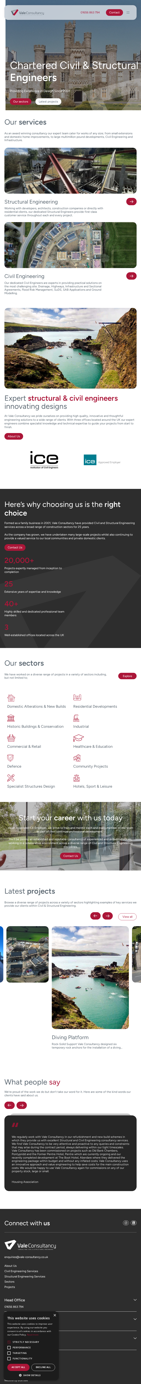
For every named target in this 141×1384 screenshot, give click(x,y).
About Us (14, 436)
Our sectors (20, 101)
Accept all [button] (18, 1367)
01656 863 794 (90, 12)
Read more (33, 1334)
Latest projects (48, 101)
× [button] (54, 1315)
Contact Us (15, 547)
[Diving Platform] (28, 987)
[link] (28, 987)
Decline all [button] (43, 1367)
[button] (95, 916)
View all (127, 916)
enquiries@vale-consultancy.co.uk (26, 1243)
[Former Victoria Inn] (90, 987)
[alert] (31, 1345)
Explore (127, 676)
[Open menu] (128, 12)
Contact (114, 12)
